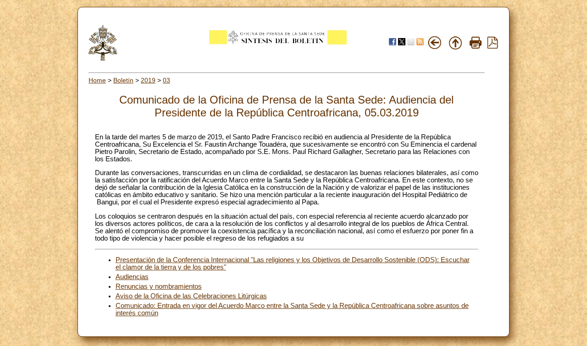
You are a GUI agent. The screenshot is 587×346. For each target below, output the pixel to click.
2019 (148, 80)
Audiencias (132, 276)
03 (166, 80)
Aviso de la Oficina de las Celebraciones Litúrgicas (191, 296)
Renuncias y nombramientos (159, 286)
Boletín (123, 80)
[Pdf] (492, 46)
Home (97, 80)
